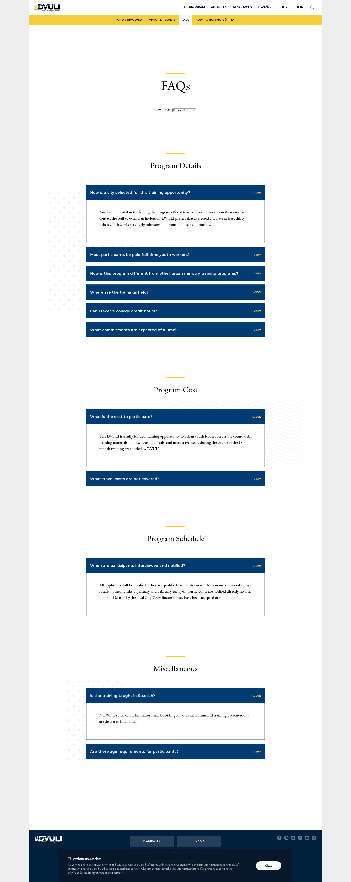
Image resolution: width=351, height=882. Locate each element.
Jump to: (162, 110)
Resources (242, 7)
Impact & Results (162, 19)
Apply (199, 841)
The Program (193, 7)
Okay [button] (268, 865)
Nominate (151, 841)
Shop (283, 7)
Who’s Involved (129, 19)
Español (265, 7)
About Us (219, 7)
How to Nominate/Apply (215, 19)
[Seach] (312, 7)
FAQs (185, 19)
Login (298, 7)
